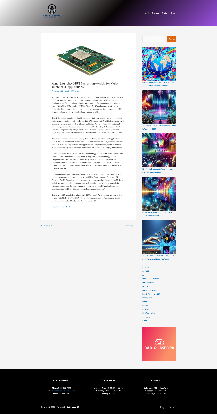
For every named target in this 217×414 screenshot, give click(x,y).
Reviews (145, 309)
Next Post (130, 226)
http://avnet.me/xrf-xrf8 (61, 206)
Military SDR (147, 302)
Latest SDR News (60, 91)
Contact (165, 13)
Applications (147, 275)
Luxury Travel (147, 298)
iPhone (145, 286)
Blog (173, 13)
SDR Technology (148, 313)
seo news (146, 317)
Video (144, 321)
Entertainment (148, 283)
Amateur (145, 267)
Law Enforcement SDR (151, 294)
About (147, 13)
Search (145, 34)
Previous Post (47, 226)
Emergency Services (150, 279)
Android (145, 271)
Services (155, 13)
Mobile (145, 306)
